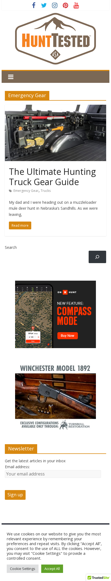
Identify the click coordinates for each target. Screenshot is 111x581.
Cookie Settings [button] (22, 568)
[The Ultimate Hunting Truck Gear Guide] (55, 108)
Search (11, 247)
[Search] (97, 257)
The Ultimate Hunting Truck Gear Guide (52, 177)
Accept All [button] (52, 568)
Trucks (46, 190)
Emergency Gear (26, 190)
